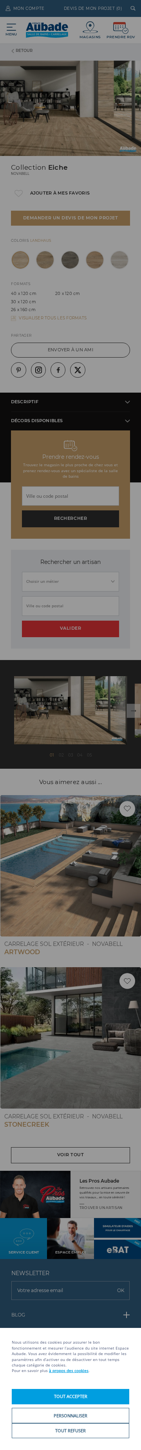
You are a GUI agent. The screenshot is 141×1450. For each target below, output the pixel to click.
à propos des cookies (69, 1370)
